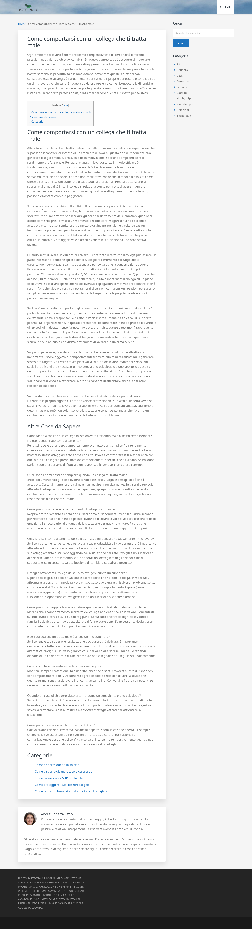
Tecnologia (184, 115)
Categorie (36, 121)
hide (65, 105)
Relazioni (183, 110)
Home (22, 24)
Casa (180, 75)
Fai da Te (182, 87)
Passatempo (185, 104)
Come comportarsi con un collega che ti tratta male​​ (60, 112)
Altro (180, 64)
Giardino (182, 93)
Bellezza (182, 70)
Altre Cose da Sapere (42, 117)
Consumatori (185, 81)
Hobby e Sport (186, 98)
